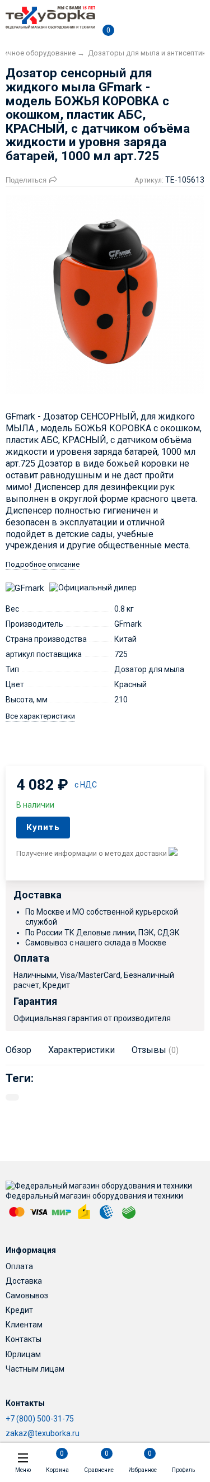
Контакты (23, 1339)
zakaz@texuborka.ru (43, 1433)
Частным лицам (35, 1368)
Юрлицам (23, 1354)
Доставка (24, 1280)
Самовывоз (27, 1295)
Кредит (19, 1310)
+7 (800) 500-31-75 (40, 1418)
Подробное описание (43, 564)
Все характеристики (40, 716)
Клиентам (24, 1324)
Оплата (19, 1266)
